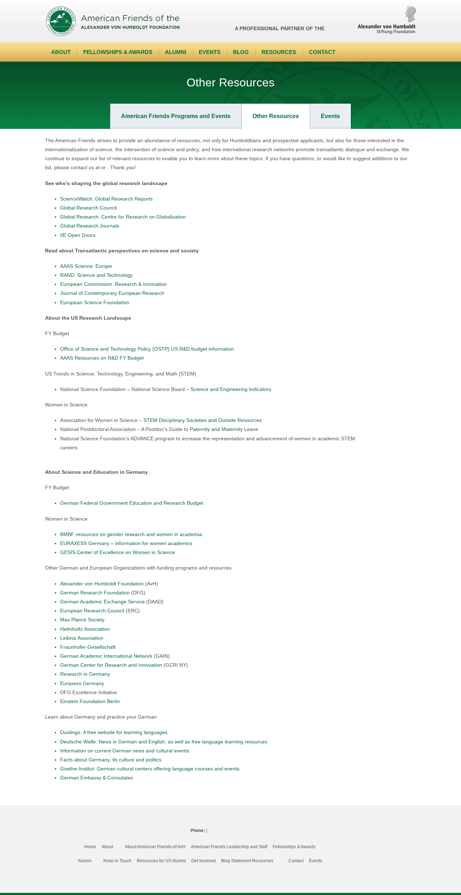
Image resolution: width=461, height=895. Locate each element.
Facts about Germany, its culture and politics (110, 760)
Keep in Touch (117, 861)
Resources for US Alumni (161, 861)
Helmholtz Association (85, 629)
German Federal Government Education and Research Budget (131, 503)
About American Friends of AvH (155, 847)
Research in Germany (85, 674)
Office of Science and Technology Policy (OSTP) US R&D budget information (147, 349)
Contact (322, 52)
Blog (241, 52)
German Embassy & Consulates (96, 778)
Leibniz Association (81, 638)
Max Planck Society (82, 619)
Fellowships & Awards (117, 52)
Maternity (232, 429)
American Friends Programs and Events (175, 116)
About (61, 52)
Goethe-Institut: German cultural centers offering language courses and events (150, 769)
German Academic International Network (106, 656)
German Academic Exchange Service (102, 601)
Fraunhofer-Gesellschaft (88, 647)
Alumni (175, 52)
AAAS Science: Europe (86, 266)
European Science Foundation (94, 302)
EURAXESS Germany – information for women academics (126, 543)
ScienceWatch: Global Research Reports (106, 199)
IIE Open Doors (77, 235)
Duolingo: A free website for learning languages (113, 732)
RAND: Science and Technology (96, 275)
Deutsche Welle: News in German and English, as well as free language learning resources (163, 742)
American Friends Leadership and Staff (229, 847)
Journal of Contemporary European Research (112, 293)
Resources (278, 52)
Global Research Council (88, 208)
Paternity (200, 429)
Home (90, 847)
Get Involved (203, 861)
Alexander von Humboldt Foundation (102, 583)
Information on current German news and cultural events (124, 751)
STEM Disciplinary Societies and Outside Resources (202, 420)
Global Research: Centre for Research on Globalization (123, 217)
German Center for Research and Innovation (111, 665)
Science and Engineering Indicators (231, 389)
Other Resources (275, 116)
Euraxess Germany (82, 683)
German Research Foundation (95, 592)
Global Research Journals (89, 226)
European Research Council (92, 610)
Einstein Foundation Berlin (90, 701)
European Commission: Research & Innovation (113, 284)
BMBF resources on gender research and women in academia (131, 534)
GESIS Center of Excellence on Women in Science (117, 552)
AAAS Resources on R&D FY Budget (102, 358)
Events (209, 52)
